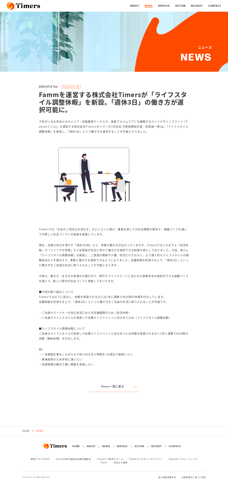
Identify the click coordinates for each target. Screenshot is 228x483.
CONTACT (175, 446)
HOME (26, 430)
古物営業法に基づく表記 (193, 477)
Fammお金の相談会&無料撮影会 (73, 458)
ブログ (103, 462)
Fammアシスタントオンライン (146, 458)
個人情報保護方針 (167, 477)
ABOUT (91, 446)
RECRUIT (156, 446)
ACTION (139, 446)
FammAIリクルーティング (183, 458)
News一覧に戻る (112, 386)
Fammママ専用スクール (110, 458)
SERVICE (122, 446)
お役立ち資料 (120, 462)
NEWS (106, 446)
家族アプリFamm (40, 458)
